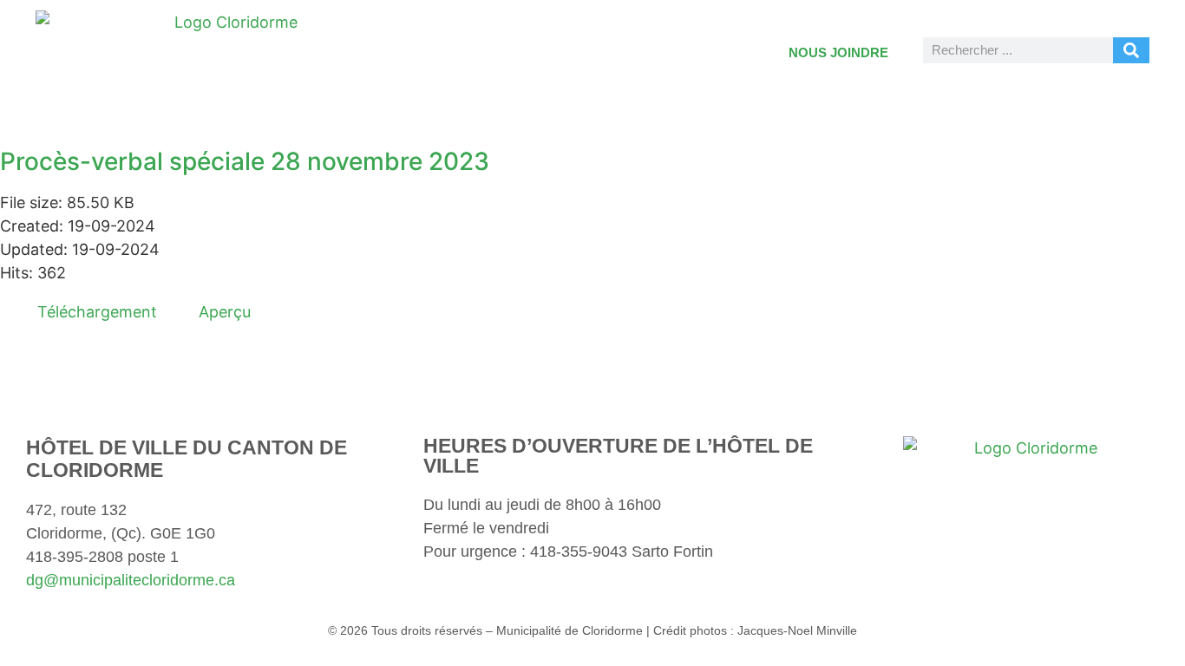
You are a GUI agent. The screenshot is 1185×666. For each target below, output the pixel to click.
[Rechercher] (1131, 50)
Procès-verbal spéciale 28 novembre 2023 (244, 161)
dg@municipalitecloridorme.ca (130, 580)
